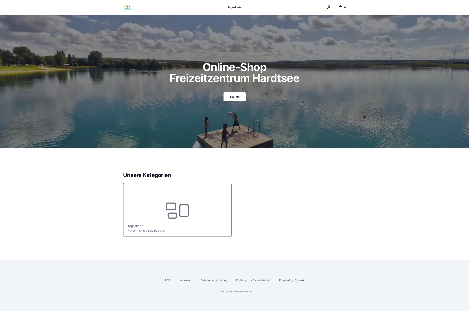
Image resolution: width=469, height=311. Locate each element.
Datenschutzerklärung (214, 280)
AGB (167, 280)
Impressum (185, 280)
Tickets (235, 97)
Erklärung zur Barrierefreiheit (253, 280)
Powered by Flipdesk (291, 280)
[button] (329, 7)
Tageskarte (234, 7)
